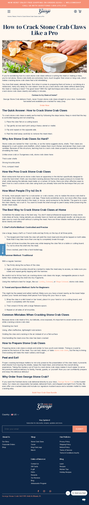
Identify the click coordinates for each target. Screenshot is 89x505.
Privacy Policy (65, 442)
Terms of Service (66, 450)
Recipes (63, 466)
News (14, 16)
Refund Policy (65, 447)
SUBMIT (79, 429)
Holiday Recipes (65, 472)
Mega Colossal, (62, 282)
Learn (62, 464)
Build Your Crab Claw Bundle (44, 392)
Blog (32, 480)
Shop (4, 447)
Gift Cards (34, 466)
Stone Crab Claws (37, 442)
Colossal (49, 282)
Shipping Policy (65, 444)
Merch (33, 450)
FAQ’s (33, 472)
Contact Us (35, 464)
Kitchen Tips (64, 469)
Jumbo (42, 282)
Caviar (33, 444)
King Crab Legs (36, 447)
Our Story (5, 442)
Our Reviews (35, 478)
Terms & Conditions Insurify (69, 453)
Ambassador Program (38, 483)
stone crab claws (61, 350)
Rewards (34, 475)
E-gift (33, 469)
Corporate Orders (8, 444)
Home (10, 16)
